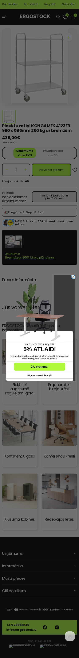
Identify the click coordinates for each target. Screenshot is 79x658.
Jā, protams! (39, 366)
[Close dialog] (73, 277)
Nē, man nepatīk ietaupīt (39, 375)
